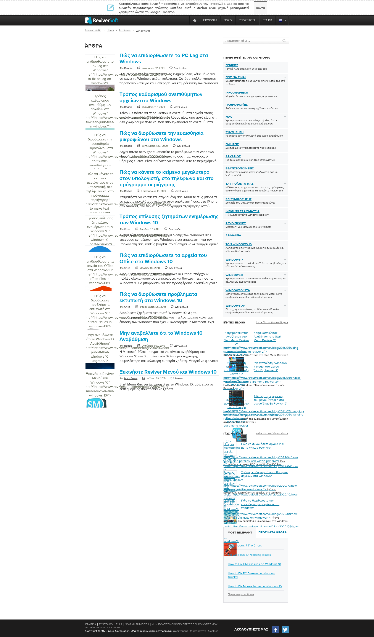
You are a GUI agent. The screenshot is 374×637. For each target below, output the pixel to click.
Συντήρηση (234, 132)
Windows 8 (234, 275)
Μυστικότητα (198, 630)
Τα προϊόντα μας (239, 183)
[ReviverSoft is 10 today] (185, 20)
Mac (229, 116)
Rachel (128, 191)
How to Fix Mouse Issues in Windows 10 (255, 586)
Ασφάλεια (233, 235)
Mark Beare (130, 378)
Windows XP (235, 305)
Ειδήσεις (232, 144)
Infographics (237, 92)
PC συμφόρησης (238, 199)
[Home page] (195, 20)
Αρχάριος (233, 156)
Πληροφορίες (237, 104)
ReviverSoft (236, 223)
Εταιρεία (90, 624)
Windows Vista (238, 290)
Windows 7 (234, 259)
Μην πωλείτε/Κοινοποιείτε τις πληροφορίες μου (185, 624)
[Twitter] (285, 633)
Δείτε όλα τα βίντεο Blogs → (272, 322)
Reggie (128, 68)
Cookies (213, 630)
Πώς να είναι (236, 77)
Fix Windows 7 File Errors (245, 545)
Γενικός (232, 65)
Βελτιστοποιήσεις (240, 168)
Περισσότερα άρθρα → (241, 594)
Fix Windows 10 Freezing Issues (249, 554)
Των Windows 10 (239, 244)
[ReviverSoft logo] (101, 20)
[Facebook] (276, 633)
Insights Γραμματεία (243, 211)
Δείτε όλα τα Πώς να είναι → (272, 433)
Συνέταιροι (106, 624)
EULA (119, 624)
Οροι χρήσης (180, 630)
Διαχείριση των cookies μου (104, 627)
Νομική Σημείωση (137, 624)
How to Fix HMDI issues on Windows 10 (254, 564)
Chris (127, 229)
